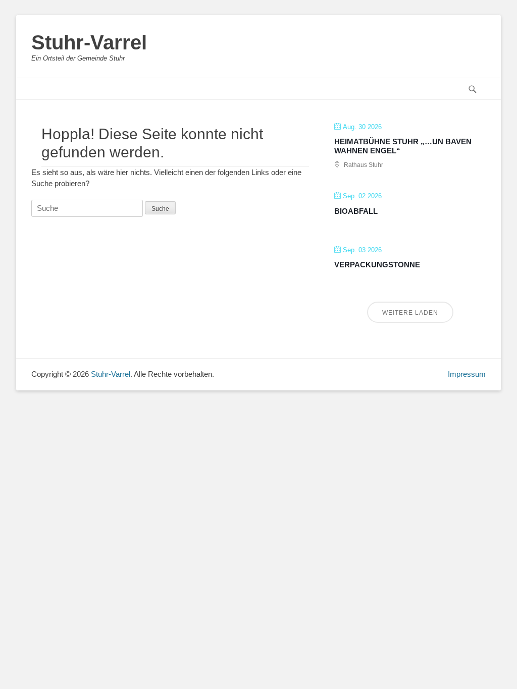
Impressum (467, 374)
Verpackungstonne (377, 264)
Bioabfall (356, 211)
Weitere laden (410, 312)
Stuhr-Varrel (89, 42)
